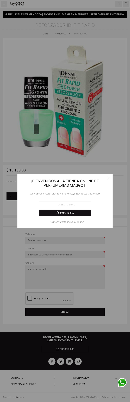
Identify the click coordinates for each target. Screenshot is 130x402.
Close (108, 178)
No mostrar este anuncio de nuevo (67, 222)
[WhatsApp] (122, 382)
